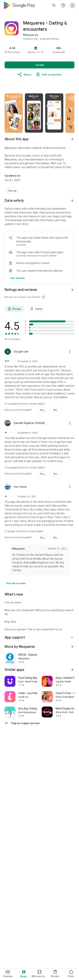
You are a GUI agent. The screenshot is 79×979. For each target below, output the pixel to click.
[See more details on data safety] (18, 278)
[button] (42, 52)
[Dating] (12, 190)
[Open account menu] (72, 5)
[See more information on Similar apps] (72, 669)
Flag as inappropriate (22, 723)
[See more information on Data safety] (72, 200)
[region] (39, 50)
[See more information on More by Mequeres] (72, 646)
